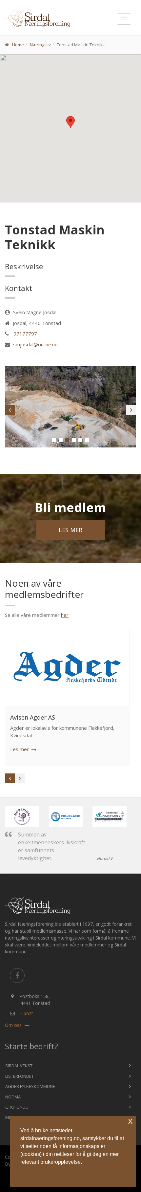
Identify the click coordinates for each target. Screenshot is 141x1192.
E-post (26, 1013)
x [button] (130, 1121)
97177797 (25, 333)
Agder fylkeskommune (30, 1086)
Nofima (13, 1097)
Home (18, 45)
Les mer (70, 530)
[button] (54, 440)
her (65, 615)
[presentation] (10, 410)
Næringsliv (40, 45)
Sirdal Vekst (18, 1066)
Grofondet (17, 1107)
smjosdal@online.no (35, 344)
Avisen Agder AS (32, 717)
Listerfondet (19, 1076)
